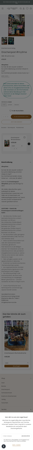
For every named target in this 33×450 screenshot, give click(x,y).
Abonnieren (26, 436)
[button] (3, 446)
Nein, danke (16, 445)
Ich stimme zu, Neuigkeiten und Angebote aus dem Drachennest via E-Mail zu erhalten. (16, 440)
